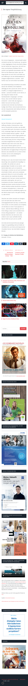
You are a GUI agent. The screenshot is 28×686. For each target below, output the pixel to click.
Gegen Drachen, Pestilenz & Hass (11, 319)
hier (2, 594)
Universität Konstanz (10, 598)
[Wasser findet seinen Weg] (14, 291)
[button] (3, 683)
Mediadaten (22, 679)
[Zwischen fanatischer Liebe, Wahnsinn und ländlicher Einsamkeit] (14, 271)
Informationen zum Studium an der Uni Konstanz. (13, 601)
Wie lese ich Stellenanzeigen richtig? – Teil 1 (9, 254)
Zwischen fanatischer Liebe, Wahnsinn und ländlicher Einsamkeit (14, 281)
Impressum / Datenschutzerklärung (10, 679)
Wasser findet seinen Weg (9, 300)
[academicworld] (15, 2)
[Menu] (3, 3)
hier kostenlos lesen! (20, 376)
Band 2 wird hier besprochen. (16, 56)
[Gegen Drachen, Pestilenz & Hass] (14, 310)
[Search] (25, 3)
